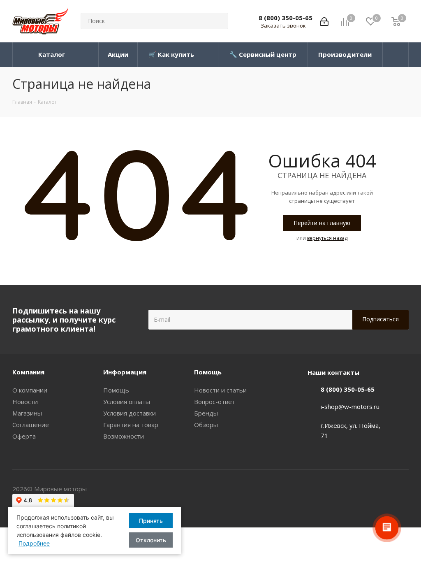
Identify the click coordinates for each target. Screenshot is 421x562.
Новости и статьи (220, 390)
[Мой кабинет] (324, 21)
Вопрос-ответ (214, 401)
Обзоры (206, 424)
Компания (28, 372)
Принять (151, 520)
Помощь (116, 390)
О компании (29, 390)
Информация (124, 372)
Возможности (123, 436)
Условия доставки (129, 413)
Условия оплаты (126, 401)
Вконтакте (402, 489)
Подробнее (34, 543)
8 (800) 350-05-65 (285, 17)
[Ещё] (396, 54)
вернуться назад (327, 238)
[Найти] (218, 21)
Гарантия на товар (130, 424)
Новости (25, 401)
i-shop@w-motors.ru (350, 406)
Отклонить (151, 539)
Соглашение (30, 424)
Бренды (206, 413)
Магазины (27, 413)
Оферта (24, 436)
